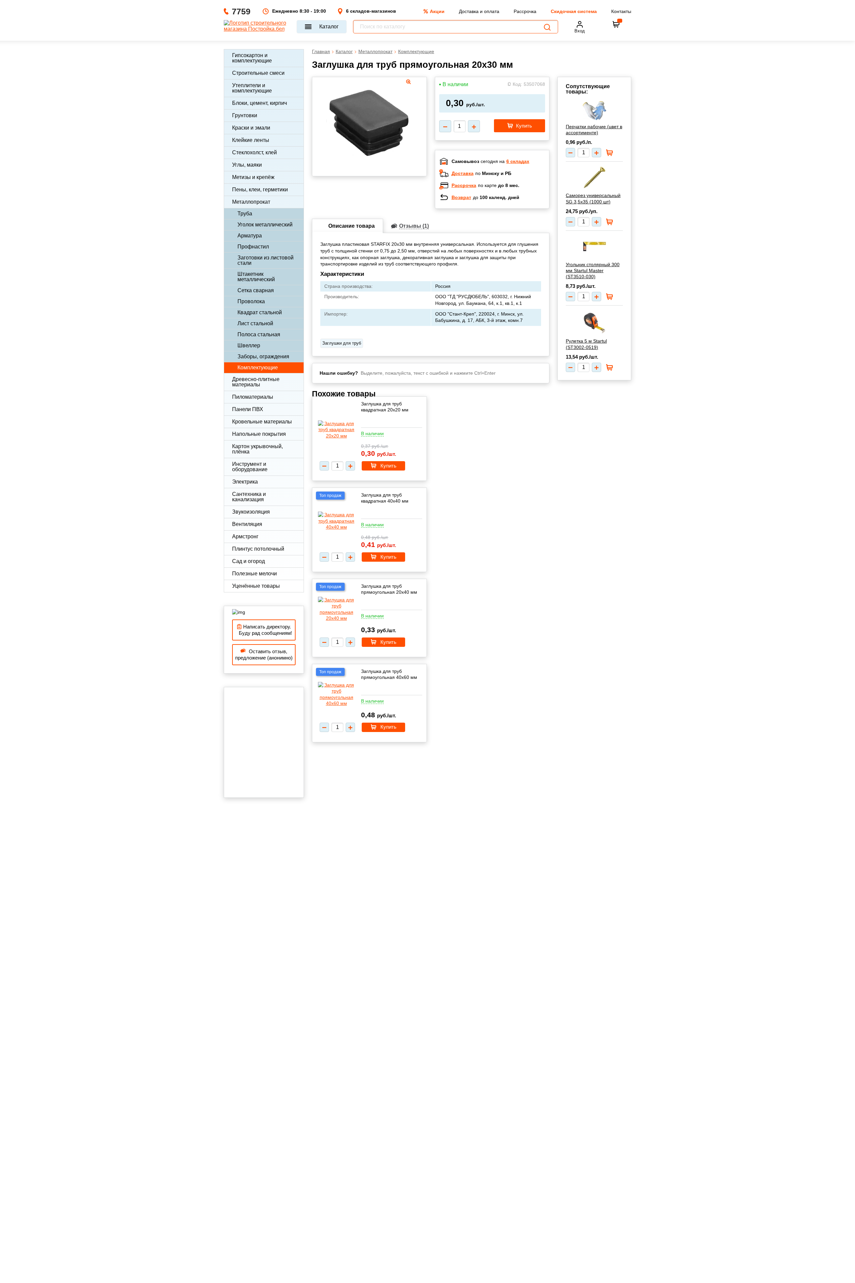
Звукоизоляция (251, 512)
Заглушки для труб (341, 343)
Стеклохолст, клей (254, 152)
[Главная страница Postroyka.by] (257, 26)
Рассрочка (525, 11)
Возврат (461, 197)
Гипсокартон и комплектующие (252, 57)
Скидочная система (574, 11)
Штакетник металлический (256, 276)
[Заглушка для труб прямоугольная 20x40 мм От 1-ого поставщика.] (336, 609)
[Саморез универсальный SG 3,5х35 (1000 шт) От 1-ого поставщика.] (594, 177)
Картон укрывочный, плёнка (257, 448)
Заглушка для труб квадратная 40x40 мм (384, 498)
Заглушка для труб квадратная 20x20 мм (384, 406)
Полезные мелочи (254, 573)
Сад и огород (248, 561)
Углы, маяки (247, 165)
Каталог (329, 26)
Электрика (245, 482)
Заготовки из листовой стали (265, 260)
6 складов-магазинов (371, 11)
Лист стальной (255, 323)
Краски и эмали (251, 128)
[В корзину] (616, 24)
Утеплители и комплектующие (252, 88)
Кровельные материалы (262, 421)
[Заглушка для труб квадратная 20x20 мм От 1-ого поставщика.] (336, 429)
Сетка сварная (255, 290)
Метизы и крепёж (253, 177)
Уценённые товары (256, 586)
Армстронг (245, 536)
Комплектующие (257, 367)
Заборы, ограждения (263, 356)
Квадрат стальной (259, 312)
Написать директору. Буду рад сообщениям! (264, 630)
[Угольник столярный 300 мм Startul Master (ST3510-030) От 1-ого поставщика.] (594, 246)
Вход (579, 30)
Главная (321, 51)
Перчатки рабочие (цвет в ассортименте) (594, 129)
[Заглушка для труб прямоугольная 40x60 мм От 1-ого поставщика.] (336, 694)
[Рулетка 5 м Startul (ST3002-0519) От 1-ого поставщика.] (594, 322)
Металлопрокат (251, 202)
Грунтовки (244, 115)
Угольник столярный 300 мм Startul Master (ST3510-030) (593, 270)
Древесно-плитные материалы (256, 381)
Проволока (251, 301)
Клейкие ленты (250, 140)
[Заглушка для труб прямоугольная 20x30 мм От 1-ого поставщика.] (369, 125)
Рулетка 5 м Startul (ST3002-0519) (586, 344)
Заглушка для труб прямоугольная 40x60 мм (389, 674)
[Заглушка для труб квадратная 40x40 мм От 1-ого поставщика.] (336, 521)
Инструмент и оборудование (250, 466)
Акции (437, 11)
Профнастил (253, 246)
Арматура (249, 235)
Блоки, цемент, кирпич (259, 103)
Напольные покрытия (259, 434)
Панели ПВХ (247, 409)
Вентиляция (247, 524)
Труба (244, 213)
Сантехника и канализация (249, 496)
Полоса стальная (258, 334)
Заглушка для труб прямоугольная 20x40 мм (389, 589)
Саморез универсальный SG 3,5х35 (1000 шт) (593, 198)
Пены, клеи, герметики (260, 189)
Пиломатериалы (252, 397)
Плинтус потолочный (258, 549)
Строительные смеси (258, 73)
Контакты (621, 11)
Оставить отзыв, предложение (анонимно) (264, 655)
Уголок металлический (265, 224)
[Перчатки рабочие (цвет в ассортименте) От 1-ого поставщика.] (594, 110)
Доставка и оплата (479, 11)
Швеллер (248, 345)
